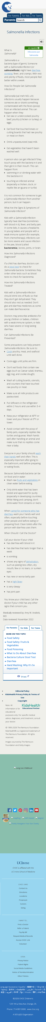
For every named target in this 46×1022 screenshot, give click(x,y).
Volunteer (23, 944)
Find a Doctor (23, 924)
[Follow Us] (15, 810)
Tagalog (4, 989)
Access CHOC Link (23, 940)
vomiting (8, 73)
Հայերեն (20, 989)
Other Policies (23, 976)
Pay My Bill (23, 932)
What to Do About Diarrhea (21, 653)
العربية (9, 992)
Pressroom (23, 900)
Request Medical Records (23, 936)
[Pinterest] (20, 810)
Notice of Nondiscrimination (23, 972)
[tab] (35, 627)
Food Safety (13, 637)
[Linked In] (31, 810)
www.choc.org (33, 1009)
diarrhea (36, 70)
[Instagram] (25, 810)
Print (23, 676)
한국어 (11, 989)
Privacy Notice (23, 960)
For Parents (13, 15)
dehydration (32, 561)
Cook (9, 351)
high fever (17, 581)
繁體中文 (31, 987)
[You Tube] (36, 810)
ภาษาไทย (41, 992)
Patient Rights (23, 964)
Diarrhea (11, 661)
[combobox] (27, 20)
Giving (23, 908)
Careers (23, 904)
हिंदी (34, 992)
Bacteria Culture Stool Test (21, 657)
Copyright (22, 700)
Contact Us (23, 888)
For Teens (37, 15)
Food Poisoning (15, 649)
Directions (23, 892)
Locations (23, 896)
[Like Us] (9, 810)
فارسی (30, 989)
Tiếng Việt (40, 987)
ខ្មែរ (21, 992)
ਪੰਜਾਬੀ (16, 992)
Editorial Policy (22, 691)
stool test (14, 266)
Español (22, 987)
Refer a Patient (23, 928)
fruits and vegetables (27, 480)
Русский (38, 989)
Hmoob (28, 992)
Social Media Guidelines (23, 968)
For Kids (26, 15)
